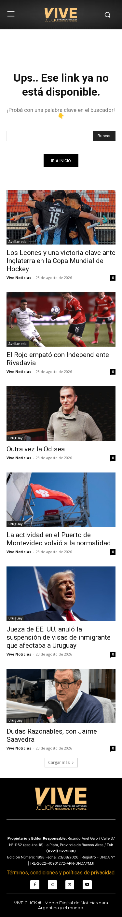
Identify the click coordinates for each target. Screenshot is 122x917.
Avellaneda (17, 241)
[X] (70, 884)
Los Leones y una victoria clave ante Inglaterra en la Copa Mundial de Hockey (61, 261)
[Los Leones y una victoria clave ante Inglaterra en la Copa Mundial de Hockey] (61, 217)
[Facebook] (34, 884)
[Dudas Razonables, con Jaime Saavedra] (61, 696)
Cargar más (59, 762)
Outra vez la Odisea (36, 449)
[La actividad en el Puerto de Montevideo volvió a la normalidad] (61, 499)
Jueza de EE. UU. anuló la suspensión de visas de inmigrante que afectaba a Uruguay (59, 637)
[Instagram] (52, 884)
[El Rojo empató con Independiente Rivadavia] (61, 319)
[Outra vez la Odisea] (61, 413)
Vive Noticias (19, 277)
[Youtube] (87, 884)
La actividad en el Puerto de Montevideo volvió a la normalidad (59, 539)
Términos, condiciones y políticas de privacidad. (61, 873)
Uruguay (15, 438)
